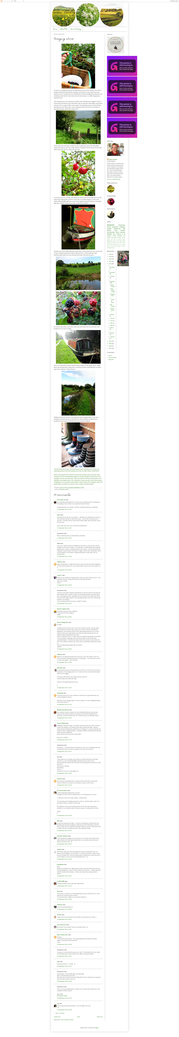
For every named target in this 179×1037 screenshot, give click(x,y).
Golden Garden (112, 285)
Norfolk (123, 240)
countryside (61, 489)
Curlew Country (112, 159)
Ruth (58, 821)
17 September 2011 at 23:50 (64, 585)
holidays (122, 227)
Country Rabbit (61, 723)
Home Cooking (76, 29)
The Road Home (121, 242)
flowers (108, 246)
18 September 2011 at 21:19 (64, 785)
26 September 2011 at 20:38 (64, 1009)
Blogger (96, 1027)
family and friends (116, 230)
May (121, 240)
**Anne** (59, 575)
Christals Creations (62, 836)
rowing (108, 247)
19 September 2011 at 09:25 (64, 844)
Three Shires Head (111, 244)
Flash (114, 240)
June (111, 320)
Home (55, 29)
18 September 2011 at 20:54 (64, 773)
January (112, 336)
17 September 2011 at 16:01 (64, 538)
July (111, 318)
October (112, 276)
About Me (64, 29)
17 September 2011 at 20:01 (64, 570)
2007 (110, 348)
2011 (110, 263)
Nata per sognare (61, 609)
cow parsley (122, 244)
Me (124, 228)
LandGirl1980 (60, 881)
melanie (59, 849)
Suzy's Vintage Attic (62, 622)
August (112, 314)
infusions (119, 246)
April (111, 325)
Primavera (109, 242)
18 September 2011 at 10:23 (64, 687)
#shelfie (119, 237)
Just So (117, 240)
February (111, 333)
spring (111, 247)
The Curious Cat (61, 924)
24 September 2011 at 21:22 (64, 966)
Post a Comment (60, 1013)
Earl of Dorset (117, 239)
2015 (110, 254)
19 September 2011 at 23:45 (64, 899)
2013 (110, 259)
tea (114, 247)
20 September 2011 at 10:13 (64, 929)
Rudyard (114, 242)
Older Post (99, 1016)
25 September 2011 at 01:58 (64, 981)
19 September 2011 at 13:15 (64, 876)
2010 (110, 341)
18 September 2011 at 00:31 (64, 603)
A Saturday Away (112, 300)
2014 (110, 256)
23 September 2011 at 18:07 (64, 956)
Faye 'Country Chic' (62, 934)
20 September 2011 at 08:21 (64, 919)
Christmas (121, 225)
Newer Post (57, 1016)
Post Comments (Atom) (67, 1019)
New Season (112, 305)
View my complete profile (113, 179)
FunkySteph (60, 864)
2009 (110, 343)
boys (114, 234)
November (112, 272)
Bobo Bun (60, 668)
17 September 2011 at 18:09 (64, 556)
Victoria (59, 914)
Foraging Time (112, 294)
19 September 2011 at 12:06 (64, 859)
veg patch (114, 237)
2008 (110, 346)
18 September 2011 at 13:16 (64, 704)
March (112, 327)
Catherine (59, 904)
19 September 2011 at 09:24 (64, 830)
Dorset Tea (110, 239)
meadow (123, 246)
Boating (123, 237)
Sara (58, 891)
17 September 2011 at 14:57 (64, 528)
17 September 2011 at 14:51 (64, 509)
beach (117, 244)
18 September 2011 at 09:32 (64, 649)
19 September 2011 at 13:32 (64, 886)
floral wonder (120, 232)
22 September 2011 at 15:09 (64, 944)
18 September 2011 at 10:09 (64, 662)
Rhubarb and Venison (63, 710)
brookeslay (60, 693)
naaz (58, 961)
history (114, 235)
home (109, 227)
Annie (58, 515)
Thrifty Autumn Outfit (112, 290)
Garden (109, 234)
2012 (110, 261)
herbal (112, 246)
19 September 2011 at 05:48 (64, 815)
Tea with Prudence (62, 790)
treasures (115, 227)
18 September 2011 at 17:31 (64, 739)
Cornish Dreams (112, 310)
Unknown (59, 562)
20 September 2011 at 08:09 (64, 909)
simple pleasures (114, 228)
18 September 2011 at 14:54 (64, 718)
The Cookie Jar (61, 499)
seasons (67, 489)
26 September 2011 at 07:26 (64, 998)
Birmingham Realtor (62, 995)
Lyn (58, 1003)
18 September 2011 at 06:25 (64, 617)
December (112, 267)
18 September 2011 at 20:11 (64, 751)
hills (115, 246)
